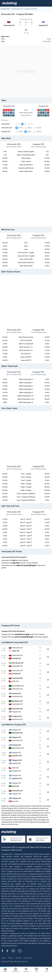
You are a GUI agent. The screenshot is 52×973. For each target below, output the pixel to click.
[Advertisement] (26, 71)
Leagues (26, 971)
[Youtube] (20, 951)
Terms (3, 958)
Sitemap (18, 958)
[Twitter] (9, 951)
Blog (36, 971)
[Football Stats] (9, 3)
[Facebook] (3, 951)
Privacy (10, 958)
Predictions (15, 971)
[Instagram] (15, 951)
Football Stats (5, 9)
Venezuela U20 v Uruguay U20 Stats (24, 9)
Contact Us (28, 958)
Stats (5, 971)
